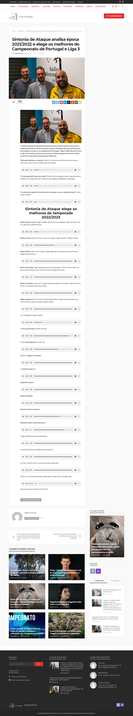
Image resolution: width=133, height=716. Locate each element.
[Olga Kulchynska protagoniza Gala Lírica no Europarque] (66, 596)
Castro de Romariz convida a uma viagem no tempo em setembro (65, 632)
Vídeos (89, 6)
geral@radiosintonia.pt (23, 680)
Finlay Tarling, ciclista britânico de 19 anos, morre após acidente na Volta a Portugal (65, 572)
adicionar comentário (31, 500)
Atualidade (23, 6)
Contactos (80, 2)
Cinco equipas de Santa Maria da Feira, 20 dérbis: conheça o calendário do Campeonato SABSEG (27, 631)
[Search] (122, 6)
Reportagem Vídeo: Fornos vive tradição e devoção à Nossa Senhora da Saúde (27, 572)
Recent (116, 581)
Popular (99, 581)
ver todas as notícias (32, 518)
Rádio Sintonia (56, 2)
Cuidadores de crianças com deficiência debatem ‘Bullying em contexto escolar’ (105, 618)
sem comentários (40, 53)
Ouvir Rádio (116, 16)
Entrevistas (100, 6)
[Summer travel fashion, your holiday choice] (96, 592)
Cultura (46, 6)
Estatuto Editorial (30, 705)
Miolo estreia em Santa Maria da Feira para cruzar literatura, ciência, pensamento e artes (26, 602)
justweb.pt (92, 713)
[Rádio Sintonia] (21, 16)
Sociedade (67, 6)
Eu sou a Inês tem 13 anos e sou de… (109, 675)
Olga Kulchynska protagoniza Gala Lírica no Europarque (65, 603)
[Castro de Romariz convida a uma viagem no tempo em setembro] (66, 625)
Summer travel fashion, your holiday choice (112, 591)
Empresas (79, 6)
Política (56, 6)
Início (12, 6)
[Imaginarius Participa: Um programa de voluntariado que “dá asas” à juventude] (97, 628)
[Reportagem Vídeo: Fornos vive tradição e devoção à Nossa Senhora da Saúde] (27, 567)
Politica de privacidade (68, 2)
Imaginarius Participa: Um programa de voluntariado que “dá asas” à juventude (111, 628)
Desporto (35, 6)
